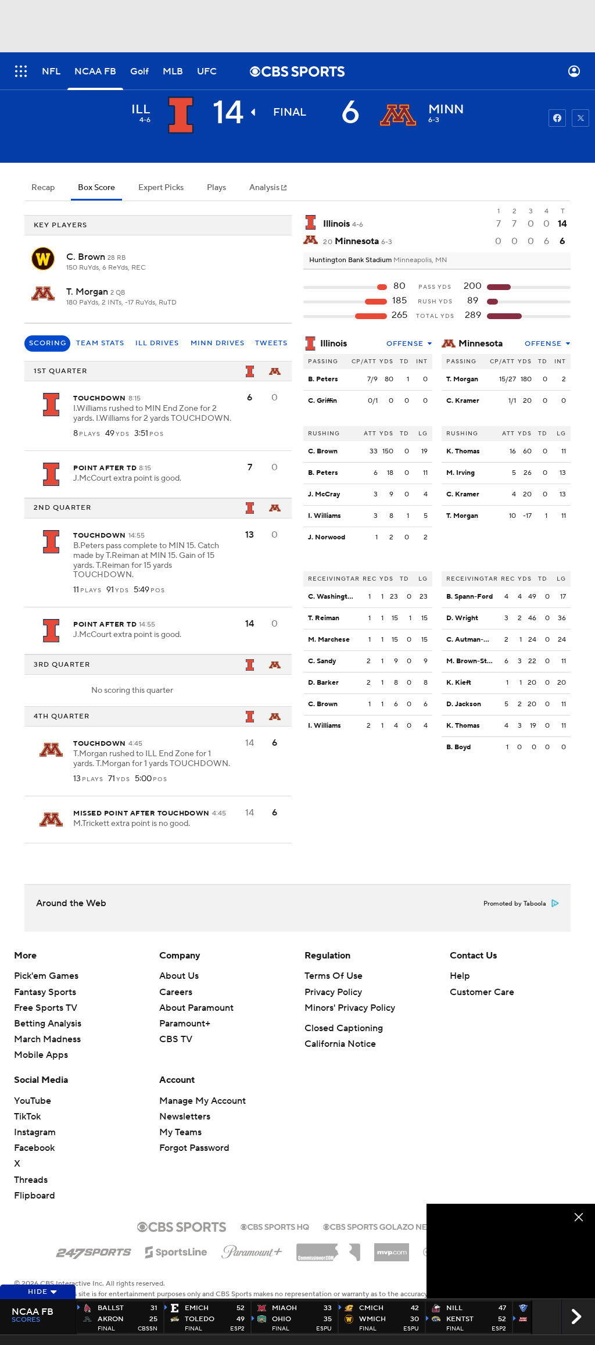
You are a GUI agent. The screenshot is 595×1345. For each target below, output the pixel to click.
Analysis (265, 188)
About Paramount (196, 1008)
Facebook (34, 1148)
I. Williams (324, 515)
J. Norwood (326, 537)
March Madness (47, 1039)
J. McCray (324, 494)
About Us (179, 976)
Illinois (333, 343)
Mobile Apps (41, 1055)
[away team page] (180, 115)
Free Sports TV (45, 1008)
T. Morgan (88, 292)
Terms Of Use (333, 976)
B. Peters (323, 379)
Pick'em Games (46, 976)
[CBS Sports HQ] (275, 1226)
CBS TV (175, 1039)
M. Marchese (329, 639)
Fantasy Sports (45, 992)
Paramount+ (184, 1023)
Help (460, 976)
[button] (21, 71)
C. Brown (86, 257)
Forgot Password (194, 1148)
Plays (216, 188)
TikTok (27, 1116)
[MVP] (391, 1248)
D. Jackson (463, 704)
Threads (31, 1180)
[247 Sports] (93, 1250)
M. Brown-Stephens (478, 661)
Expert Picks (161, 188)
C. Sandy (322, 661)
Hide (38, 1291)
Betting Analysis (47, 1023)
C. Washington (332, 596)
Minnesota (480, 343)
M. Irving (460, 472)
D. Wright (462, 618)
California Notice (340, 1044)
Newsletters (184, 1116)
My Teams (180, 1132)
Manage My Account (202, 1101)
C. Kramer (462, 400)
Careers (175, 992)
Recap (43, 188)
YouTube (32, 1101)
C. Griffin (322, 400)
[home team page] (398, 115)
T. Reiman (323, 618)
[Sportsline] (176, 1250)
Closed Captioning (343, 1028)
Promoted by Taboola (514, 904)
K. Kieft (458, 682)
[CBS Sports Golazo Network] (390, 1226)
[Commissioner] (328, 1248)
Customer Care (482, 992)
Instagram (35, 1132)
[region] (510, 1251)
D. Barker (323, 682)
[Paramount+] (251, 1249)
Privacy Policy (333, 992)
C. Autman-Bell (471, 639)
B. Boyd (458, 747)
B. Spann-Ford (469, 596)
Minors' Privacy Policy (349, 1008)
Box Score (96, 188)
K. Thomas (463, 451)
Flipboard (34, 1195)
